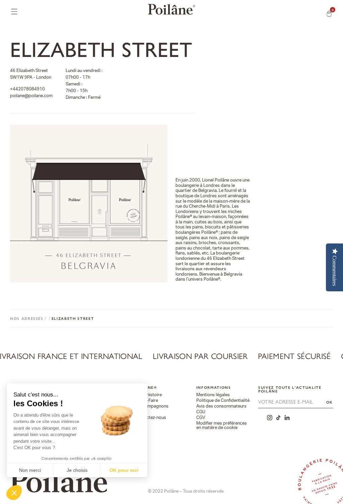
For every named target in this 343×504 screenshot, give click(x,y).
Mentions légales (213, 395)
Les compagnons (151, 406)
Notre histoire (148, 395)
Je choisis (77, 470)
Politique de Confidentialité (223, 401)
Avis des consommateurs (221, 406)
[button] (14, 493)
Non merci (30, 470)
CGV (200, 418)
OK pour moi (124, 470)
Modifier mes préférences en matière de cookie (221, 425)
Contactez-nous (150, 418)
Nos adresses (27, 318)
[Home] (171, 9)
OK (329, 402)
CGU (200, 412)
